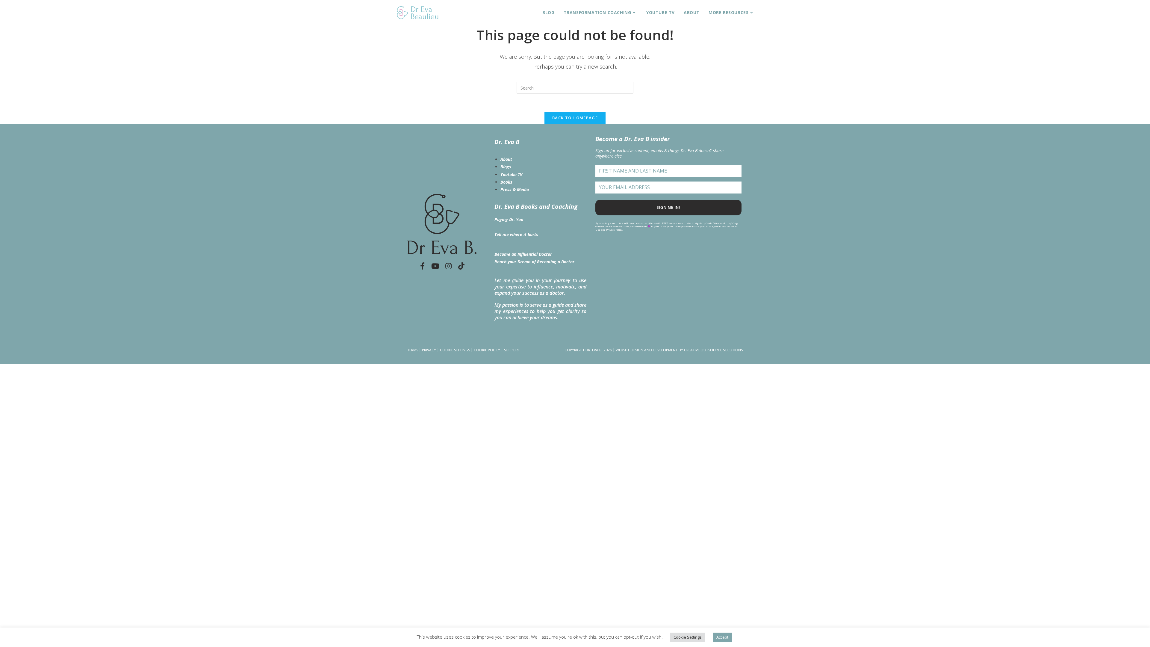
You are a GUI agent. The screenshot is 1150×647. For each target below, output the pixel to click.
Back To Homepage (575, 117)
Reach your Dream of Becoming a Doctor (534, 261)
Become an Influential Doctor (523, 254)
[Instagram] (448, 266)
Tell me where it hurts (516, 234)
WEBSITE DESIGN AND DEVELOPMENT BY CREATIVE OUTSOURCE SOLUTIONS (679, 350)
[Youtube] (435, 266)
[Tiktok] (461, 266)
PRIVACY (429, 350)
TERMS (412, 350)
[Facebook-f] (422, 266)
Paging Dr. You (508, 219)
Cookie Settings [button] (688, 637)
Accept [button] (722, 637)
